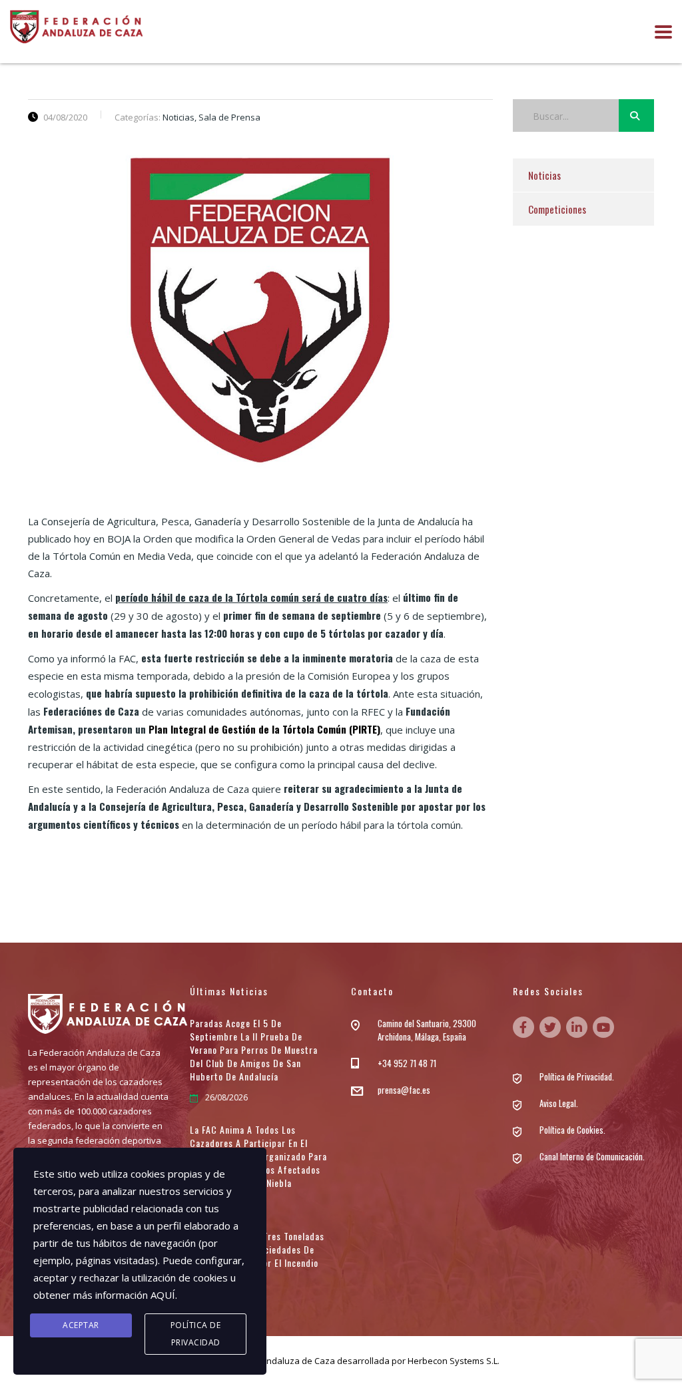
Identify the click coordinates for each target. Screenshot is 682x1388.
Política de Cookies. (572, 1129)
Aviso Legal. (558, 1103)
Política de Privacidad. (576, 1076)
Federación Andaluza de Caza (274, 1361)
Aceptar (81, 1325)
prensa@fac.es (404, 1089)
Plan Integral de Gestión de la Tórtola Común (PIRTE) (264, 729)
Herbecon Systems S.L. (454, 1361)
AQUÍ (163, 1294)
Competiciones (557, 209)
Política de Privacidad (195, 1333)
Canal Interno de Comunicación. (592, 1156)
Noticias (544, 175)
